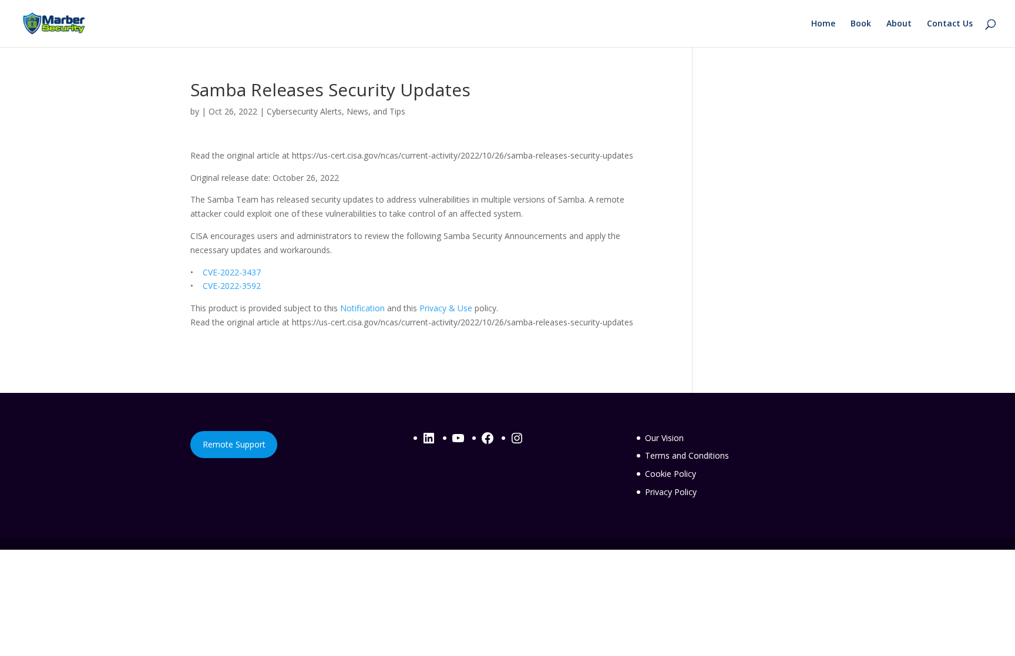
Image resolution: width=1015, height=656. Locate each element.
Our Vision (664, 437)
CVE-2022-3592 (232, 285)
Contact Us (950, 24)
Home (823, 24)
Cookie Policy (670, 473)
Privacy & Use (445, 308)
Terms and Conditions (687, 455)
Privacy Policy (671, 491)
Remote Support (234, 444)
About (899, 24)
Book (861, 24)
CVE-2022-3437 (232, 272)
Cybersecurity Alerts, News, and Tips (336, 111)
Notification (362, 308)
